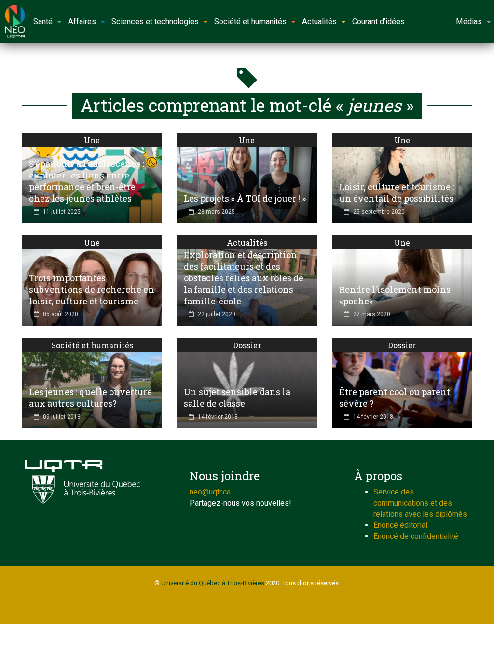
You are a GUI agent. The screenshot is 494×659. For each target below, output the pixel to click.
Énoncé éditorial (400, 525)
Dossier (247, 345)
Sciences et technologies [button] (155, 21)
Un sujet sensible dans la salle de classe (237, 397)
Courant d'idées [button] (378, 21)
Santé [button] (43, 21)
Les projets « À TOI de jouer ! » (245, 198)
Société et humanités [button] (250, 21)
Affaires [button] (82, 21)
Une (92, 140)
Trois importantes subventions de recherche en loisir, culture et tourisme (91, 289)
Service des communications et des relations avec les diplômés (420, 503)
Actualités (247, 242)
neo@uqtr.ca (210, 491)
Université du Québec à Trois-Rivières (212, 583)
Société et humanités (92, 345)
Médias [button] (469, 21)
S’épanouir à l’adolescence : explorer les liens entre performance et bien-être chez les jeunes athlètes (86, 181)
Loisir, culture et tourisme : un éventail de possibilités (396, 192)
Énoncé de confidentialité (415, 536)
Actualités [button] (319, 21)
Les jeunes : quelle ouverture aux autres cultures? (90, 397)
